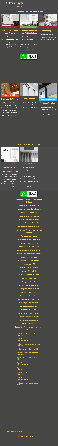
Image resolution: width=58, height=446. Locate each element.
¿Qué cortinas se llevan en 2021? (28, 349)
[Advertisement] (29, 71)
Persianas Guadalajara (14, 431)
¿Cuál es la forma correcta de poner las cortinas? (27, 339)
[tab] (29, 334)
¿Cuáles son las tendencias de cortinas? (27, 353)
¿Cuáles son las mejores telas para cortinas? (29, 334)
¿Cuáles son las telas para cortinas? (26, 373)
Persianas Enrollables (48, 103)
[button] (43, 2)
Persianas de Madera (9, 99)
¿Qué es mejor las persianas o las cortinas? (28, 344)
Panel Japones (29, 99)
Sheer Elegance (48, 31)
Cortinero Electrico (9, 168)
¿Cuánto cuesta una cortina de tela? (27, 383)
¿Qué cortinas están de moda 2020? (27, 358)
